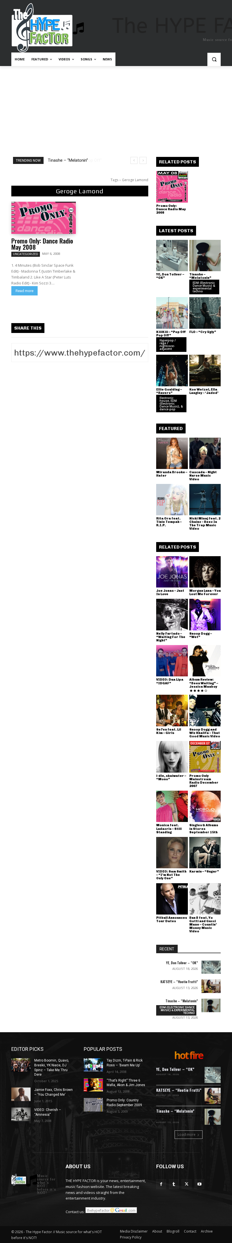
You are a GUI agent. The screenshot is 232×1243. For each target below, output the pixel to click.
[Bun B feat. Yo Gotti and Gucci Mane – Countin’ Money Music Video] (205, 899)
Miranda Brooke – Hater (171, 473)
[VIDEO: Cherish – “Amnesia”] (21, 1114)
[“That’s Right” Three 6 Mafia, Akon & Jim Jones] (93, 1085)
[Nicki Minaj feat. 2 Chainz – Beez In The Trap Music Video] (205, 500)
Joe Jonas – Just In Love (170, 592)
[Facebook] (161, 1184)
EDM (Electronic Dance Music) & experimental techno (204, 287)
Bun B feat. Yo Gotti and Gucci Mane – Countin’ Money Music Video (203, 924)
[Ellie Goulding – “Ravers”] (172, 370)
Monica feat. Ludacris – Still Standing (169, 828)
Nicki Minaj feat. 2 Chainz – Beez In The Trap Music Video (204, 523)
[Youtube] (199, 1184)
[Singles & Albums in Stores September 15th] (205, 806)
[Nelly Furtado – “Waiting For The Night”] (172, 614)
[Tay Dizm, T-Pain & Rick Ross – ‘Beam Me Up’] (93, 1065)
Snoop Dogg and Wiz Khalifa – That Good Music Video (204, 733)
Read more (24, 291)
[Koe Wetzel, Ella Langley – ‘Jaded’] (205, 370)
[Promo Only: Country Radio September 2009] (93, 1105)
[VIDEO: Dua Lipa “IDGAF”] (172, 661)
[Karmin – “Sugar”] (205, 853)
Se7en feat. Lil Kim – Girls (168, 731)
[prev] (134, 160)
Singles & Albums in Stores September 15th (203, 828)
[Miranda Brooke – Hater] (172, 453)
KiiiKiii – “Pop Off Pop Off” (72, 160)
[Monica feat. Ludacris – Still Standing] (172, 806)
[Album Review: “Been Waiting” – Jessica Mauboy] (205, 661)
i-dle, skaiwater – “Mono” (171, 777)
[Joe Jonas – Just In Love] (172, 572)
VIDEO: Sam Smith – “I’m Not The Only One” (171, 875)
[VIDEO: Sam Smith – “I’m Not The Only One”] (172, 853)
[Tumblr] (174, 1184)
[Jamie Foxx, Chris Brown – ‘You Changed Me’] (21, 1094)
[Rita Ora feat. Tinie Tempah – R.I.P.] (172, 500)
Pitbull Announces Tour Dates (171, 919)
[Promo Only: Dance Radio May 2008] (43, 218)
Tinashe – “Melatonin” (200, 276)
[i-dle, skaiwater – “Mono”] (172, 757)
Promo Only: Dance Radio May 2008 (42, 243)
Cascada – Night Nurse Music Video (203, 475)
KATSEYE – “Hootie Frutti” (179, 981)
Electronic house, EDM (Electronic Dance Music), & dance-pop (171, 403)
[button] (214, 59)
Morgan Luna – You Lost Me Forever (205, 592)
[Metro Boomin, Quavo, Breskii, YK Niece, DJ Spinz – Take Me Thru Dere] (21, 1065)
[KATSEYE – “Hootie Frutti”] (211, 986)
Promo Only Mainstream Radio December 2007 (203, 781)
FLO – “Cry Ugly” (202, 332)
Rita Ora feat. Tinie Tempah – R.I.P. (169, 522)
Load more (187, 1134)
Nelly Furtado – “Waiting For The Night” (170, 637)
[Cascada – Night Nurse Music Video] (205, 453)
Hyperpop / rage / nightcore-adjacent (168, 344)
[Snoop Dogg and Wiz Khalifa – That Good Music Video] (205, 710)
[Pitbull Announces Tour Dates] (172, 899)
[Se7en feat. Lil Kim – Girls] (172, 710)
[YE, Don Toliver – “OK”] (172, 255)
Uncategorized (25, 254)
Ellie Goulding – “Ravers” (169, 391)
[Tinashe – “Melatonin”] (205, 255)
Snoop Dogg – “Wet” (200, 635)
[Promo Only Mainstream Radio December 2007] (205, 757)
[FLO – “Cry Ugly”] (205, 313)
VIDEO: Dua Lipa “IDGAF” (169, 681)
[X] (187, 1184)
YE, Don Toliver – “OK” (170, 276)
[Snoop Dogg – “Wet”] (205, 614)
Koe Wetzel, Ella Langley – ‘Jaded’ (203, 391)
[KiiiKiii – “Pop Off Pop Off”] (172, 313)
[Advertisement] (116, 108)
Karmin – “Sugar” (204, 871)
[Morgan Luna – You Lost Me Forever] (205, 572)
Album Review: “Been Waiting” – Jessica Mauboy (203, 683)
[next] (143, 160)
